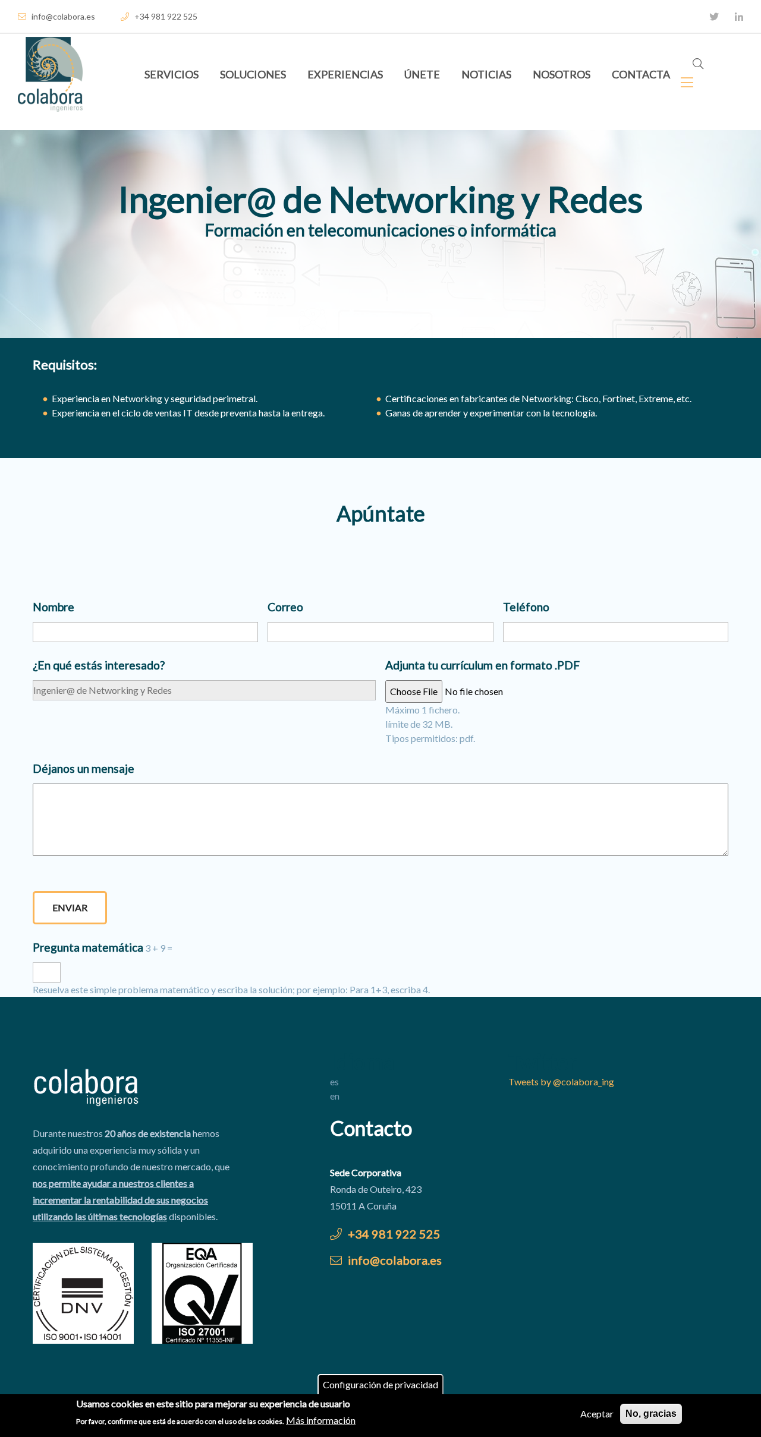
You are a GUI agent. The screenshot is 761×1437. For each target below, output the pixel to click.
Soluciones (253, 74)
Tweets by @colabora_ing (561, 1081)
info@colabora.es (62, 16)
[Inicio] (50, 74)
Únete (422, 74)
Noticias (486, 74)
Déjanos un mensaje (83, 768)
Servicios (171, 74)
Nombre (53, 607)
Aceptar (597, 1413)
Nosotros (561, 74)
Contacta (641, 74)
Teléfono (526, 607)
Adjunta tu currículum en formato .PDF (482, 665)
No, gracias (651, 1413)
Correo (285, 607)
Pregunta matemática (88, 947)
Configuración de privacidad (380, 1384)
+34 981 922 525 (165, 16)
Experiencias (345, 74)
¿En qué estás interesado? (99, 665)
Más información (321, 1420)
